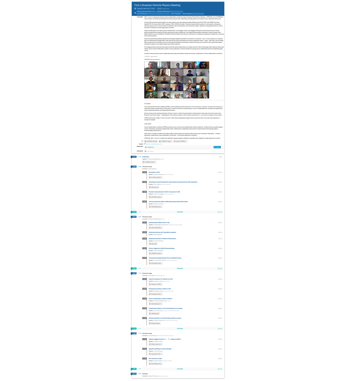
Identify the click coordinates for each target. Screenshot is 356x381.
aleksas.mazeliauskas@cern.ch (154, 144)
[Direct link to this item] (150, 157)
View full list (150, 151)
